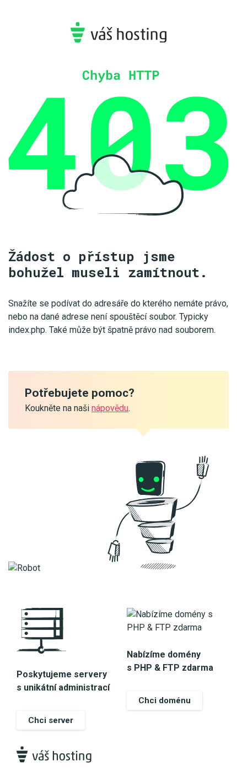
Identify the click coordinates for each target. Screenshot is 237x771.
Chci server (50, 720)
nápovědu (109, 408)
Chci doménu (164, 700)
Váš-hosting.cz (118, 32)
